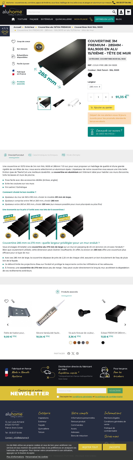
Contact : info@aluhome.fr (17, 438)
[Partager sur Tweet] (73, 353)
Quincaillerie (43, 429)
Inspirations (43, 418)
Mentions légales (111, 418)
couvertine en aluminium (66, 172)
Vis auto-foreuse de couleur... (82, 333)
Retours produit (78, 421)
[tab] (14, 155)
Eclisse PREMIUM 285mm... (113, 333)
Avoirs (74, 429)
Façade (41, 425)
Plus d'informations (15, 456)
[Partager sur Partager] (68, 353)
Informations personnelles (83, 418)
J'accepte (114, 447)
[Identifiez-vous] (121, 12)
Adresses (75, 432)
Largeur (92, 82)
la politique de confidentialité (109, 396)
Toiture (41, 432)
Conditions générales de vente (115, 423)
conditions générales (82, 396)
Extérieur (42, 421)
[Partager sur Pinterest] (77, 353)
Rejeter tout (90, 447)
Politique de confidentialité (110, 429)
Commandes (77, 425)
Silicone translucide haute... (48, 333)
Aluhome (13, 12)
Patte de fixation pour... (14, 333)
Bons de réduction (79, 436)
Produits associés (21, 83)
